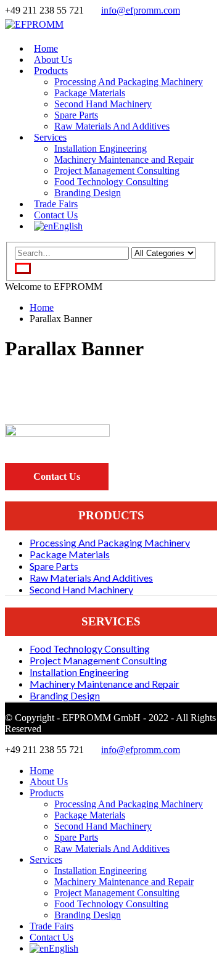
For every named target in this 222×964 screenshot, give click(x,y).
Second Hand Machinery (103, 104)
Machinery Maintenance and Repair (124, 159)
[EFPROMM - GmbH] (34, 24)
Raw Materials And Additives (112, 126)
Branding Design (87, 192)
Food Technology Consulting (111, 181)
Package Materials (89, 93)
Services (50, 137)
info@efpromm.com (140, 10)
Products (51, 70)
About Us (49, 782)
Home (42, 770)
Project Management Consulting (116, 170)
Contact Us (51, 937)
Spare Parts (76, 115)
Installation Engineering (100, 148)
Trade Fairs (51, 926)
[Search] (23, 268)
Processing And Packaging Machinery (128, 81)
